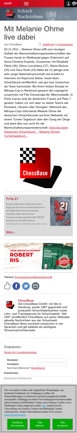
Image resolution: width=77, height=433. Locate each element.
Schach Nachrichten (30, 13)
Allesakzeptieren (62, 424)
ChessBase (26, 300)
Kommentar (11, 373)
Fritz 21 (12, 199)
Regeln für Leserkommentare (20, 352)
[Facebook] (16, 286)
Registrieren (38, 368)
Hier (44, 405)
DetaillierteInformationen (17, 424)
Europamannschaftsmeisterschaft (33, 277)
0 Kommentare (64, 44)
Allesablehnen (40, 424)
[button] (26, 3)
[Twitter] (26, 286)
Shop (8, 3)
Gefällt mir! (49, 44)
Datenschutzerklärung (14, 414)
